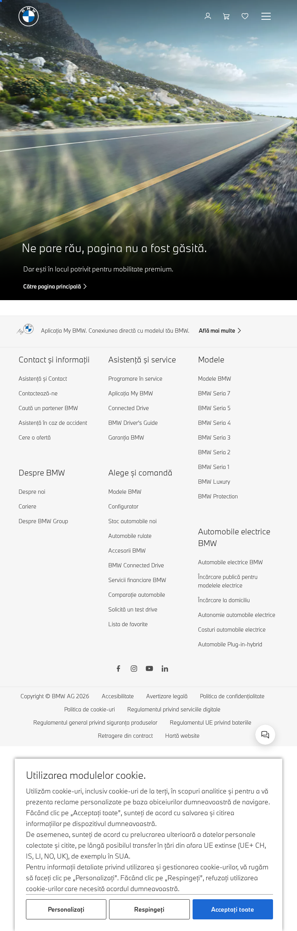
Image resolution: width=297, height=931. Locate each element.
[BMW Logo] (29, 16)
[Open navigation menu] (266, 16)
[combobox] (265, 735)
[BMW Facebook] (118, 669)
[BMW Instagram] (133, 669)
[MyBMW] (208, 16)
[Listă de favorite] (245, 16)
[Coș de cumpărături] (227, 16)
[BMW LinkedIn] (164, 669)
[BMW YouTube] (149, 669)
